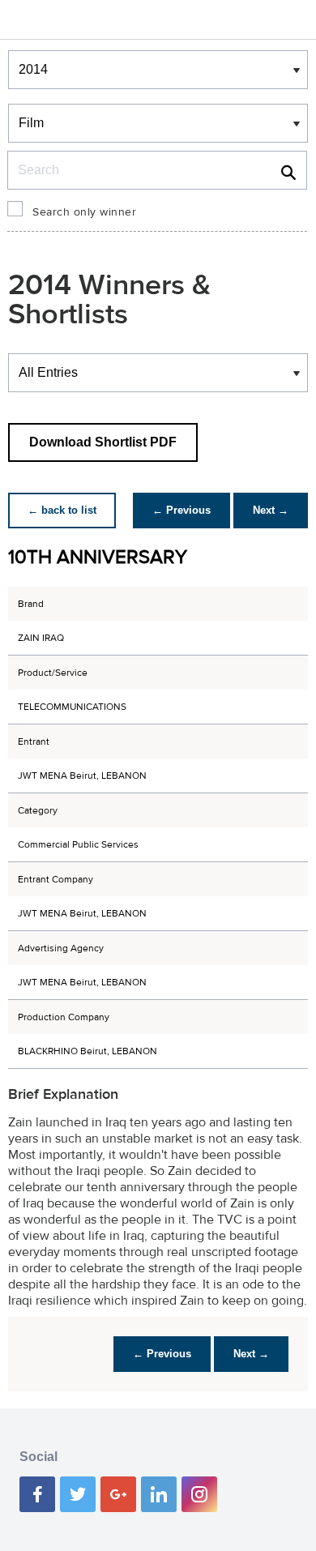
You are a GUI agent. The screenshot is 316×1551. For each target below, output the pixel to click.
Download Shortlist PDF (103, 442)
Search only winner (84, 212)
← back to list (62, 510)
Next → (270, 510)
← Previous (181, 510)
